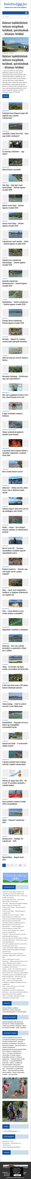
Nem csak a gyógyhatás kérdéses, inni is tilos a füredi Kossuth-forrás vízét (15, 395)
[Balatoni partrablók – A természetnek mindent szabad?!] (15, 738)
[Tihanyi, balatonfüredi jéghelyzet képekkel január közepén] (15, 427)
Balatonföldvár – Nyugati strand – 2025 (13, 858)
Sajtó (11, 1141)
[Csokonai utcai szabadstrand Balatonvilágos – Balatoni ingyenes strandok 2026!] (15, 255)
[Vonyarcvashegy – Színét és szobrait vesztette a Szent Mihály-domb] (15, 699)
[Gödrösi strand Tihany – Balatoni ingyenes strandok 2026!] (15, 201)
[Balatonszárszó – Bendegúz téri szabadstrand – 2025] (15, 834)
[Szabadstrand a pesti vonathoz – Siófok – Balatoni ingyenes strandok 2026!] (15, 237)
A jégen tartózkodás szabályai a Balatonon (12, 414)
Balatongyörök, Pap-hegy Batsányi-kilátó (14, 1049)
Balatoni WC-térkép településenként (13, 1024)
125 (20, 865)
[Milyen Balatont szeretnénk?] (15, 165)
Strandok (4, 182)
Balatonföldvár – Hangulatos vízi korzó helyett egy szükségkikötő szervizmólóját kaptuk (15, 724)
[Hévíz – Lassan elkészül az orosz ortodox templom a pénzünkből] (15, 606)
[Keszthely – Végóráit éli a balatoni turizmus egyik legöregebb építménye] (15, 334)
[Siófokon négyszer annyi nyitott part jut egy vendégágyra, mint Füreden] (15, 504)
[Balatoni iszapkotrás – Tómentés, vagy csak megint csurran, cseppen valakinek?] (15, 564)
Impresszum (5, 1141)
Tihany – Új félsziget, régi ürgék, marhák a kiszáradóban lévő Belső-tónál (15, 667)
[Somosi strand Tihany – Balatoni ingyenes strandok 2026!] (15, 219)
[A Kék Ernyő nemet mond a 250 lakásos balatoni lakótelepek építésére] (15, 680)
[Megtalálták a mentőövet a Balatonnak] (15, 625)
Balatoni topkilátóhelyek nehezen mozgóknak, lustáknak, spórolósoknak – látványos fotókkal (15, 61)
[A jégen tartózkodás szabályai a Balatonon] (15, 408)
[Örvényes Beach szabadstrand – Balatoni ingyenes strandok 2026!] (15, 316)
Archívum (5, 1131)
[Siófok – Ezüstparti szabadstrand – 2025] (15, 815)
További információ (17, 1173)
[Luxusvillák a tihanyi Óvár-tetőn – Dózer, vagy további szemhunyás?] (15, 129)
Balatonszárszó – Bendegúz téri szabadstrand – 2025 (12, 839)
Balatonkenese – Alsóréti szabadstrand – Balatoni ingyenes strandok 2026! (15, 303)
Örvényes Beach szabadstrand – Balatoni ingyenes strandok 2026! (13, 321)
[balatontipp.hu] (15, 5)
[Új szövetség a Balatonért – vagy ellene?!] (15, 147)
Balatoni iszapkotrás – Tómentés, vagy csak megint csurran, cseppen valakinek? (14, 571)
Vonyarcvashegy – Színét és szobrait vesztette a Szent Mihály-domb (14, 704)
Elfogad (17, 1175)
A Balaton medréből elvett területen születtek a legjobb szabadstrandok (14, 763)
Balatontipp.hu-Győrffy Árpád (14, 1177)
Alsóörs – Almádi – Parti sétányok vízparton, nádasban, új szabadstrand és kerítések (15, 529)
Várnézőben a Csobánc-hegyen (11, 1055)
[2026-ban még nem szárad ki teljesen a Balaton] (15, 353)
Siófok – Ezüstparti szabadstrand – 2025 (14, 821)
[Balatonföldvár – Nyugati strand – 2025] (15, 852)
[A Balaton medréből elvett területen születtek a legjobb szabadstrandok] (15, 757)
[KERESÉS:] (15, 16)
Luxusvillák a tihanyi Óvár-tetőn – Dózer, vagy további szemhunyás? (15, 134)
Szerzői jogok (6, 1143)
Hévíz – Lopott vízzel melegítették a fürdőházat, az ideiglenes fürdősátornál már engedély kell (15, 592)
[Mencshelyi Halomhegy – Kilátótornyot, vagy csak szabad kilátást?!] (15, 371)
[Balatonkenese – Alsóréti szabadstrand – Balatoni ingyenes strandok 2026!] (15, 297)
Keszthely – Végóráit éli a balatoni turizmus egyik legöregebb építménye (14, 340)
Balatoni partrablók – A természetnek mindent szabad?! (14, 744)
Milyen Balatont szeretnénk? (11, 169)
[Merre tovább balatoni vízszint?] (15, 467)
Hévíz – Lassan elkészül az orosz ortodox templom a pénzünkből (13, 612)
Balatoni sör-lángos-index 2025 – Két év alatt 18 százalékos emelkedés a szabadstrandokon (14, 783)
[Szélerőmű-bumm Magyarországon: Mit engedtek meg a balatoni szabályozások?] (15, 109)
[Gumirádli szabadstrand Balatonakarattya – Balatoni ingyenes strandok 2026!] (15, 276)
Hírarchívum (5, 110)
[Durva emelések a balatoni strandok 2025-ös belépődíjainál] (15, 797)
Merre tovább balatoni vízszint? (12, 471)
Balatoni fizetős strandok (9, 1173)
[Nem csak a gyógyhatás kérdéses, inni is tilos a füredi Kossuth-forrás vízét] (15, 390)
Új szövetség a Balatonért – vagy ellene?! (13, 152)
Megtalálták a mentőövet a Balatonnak (15, 629)
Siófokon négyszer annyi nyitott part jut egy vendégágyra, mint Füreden (15, 509)
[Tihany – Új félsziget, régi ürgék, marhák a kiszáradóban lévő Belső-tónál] (15, 662)
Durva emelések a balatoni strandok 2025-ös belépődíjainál (14, 802)
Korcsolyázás (6, 411)
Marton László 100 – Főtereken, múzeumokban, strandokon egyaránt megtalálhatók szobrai (14, 550)
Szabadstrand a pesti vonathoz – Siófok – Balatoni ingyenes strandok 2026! (15, 242)
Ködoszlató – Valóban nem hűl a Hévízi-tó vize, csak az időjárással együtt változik (15, 490)
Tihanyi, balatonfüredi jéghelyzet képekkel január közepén (12, 433)
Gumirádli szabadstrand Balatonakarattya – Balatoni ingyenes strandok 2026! (14, 283)
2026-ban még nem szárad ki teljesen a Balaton (15, 358)
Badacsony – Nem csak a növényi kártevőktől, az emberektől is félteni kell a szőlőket (14, 648)
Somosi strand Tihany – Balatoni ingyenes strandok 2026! (13, 224)
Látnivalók (5, 53)
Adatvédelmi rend (15, 1143)
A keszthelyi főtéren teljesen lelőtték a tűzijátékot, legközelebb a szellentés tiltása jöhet (15, 453)
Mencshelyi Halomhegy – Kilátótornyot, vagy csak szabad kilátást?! (15, 377)
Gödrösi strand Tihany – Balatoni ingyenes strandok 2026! (13, 206)
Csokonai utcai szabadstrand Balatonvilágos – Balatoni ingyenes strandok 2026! (13, 262)
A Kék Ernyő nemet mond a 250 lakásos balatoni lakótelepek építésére (15, 686)
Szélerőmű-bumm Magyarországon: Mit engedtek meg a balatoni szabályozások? (15, 115)
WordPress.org (7, 1145)
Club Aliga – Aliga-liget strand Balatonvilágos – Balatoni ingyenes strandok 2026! (13, 187)
